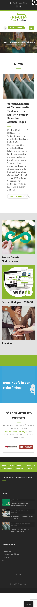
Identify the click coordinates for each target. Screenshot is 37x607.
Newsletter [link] (16, 27)
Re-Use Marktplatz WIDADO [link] (17, 302)
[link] (34, 2)
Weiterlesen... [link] (17, 196)
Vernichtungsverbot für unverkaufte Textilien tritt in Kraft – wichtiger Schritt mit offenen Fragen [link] (18, 113)
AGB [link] (4, 560)
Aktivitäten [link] (30, 465)
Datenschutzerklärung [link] (10, 554)
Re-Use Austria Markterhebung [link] (10, 259)
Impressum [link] (6, 551)
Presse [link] (19, 465)
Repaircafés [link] (7, 468)
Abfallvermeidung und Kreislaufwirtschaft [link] (19, 504)
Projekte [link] (7, 343)
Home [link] (4, 465)
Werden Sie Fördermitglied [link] (16, 431)
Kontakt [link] (30, 468)
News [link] (12, 465)
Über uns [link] (19, 468)
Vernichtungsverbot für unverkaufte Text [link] (20, 530)
